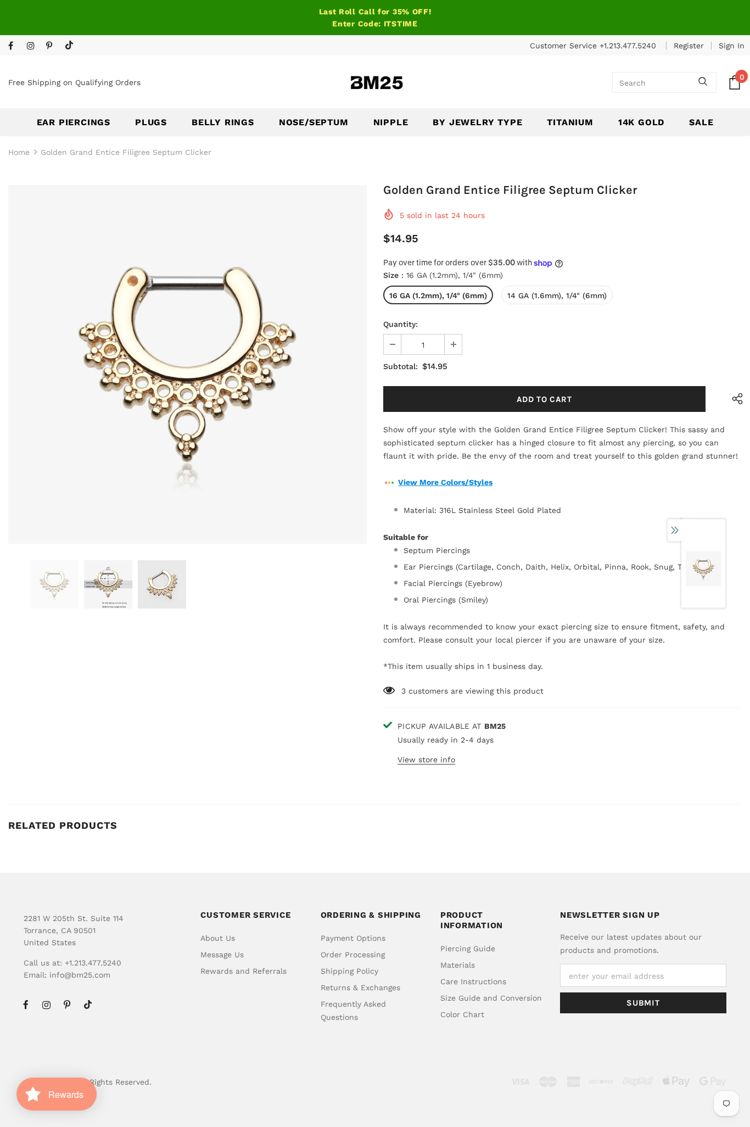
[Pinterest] (53, 46)
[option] (187, 364)
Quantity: (400, 324)
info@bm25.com (79, 974)
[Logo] (376, 83)
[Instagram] (34, 46)
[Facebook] (15, 46)
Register (689, 45)
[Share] (735, 399)
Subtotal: (400, 366)
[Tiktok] (72, 46)
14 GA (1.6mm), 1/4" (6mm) (557, 295)
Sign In (732, 45)
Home (19, 152)
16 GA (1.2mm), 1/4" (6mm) (438, 295)
